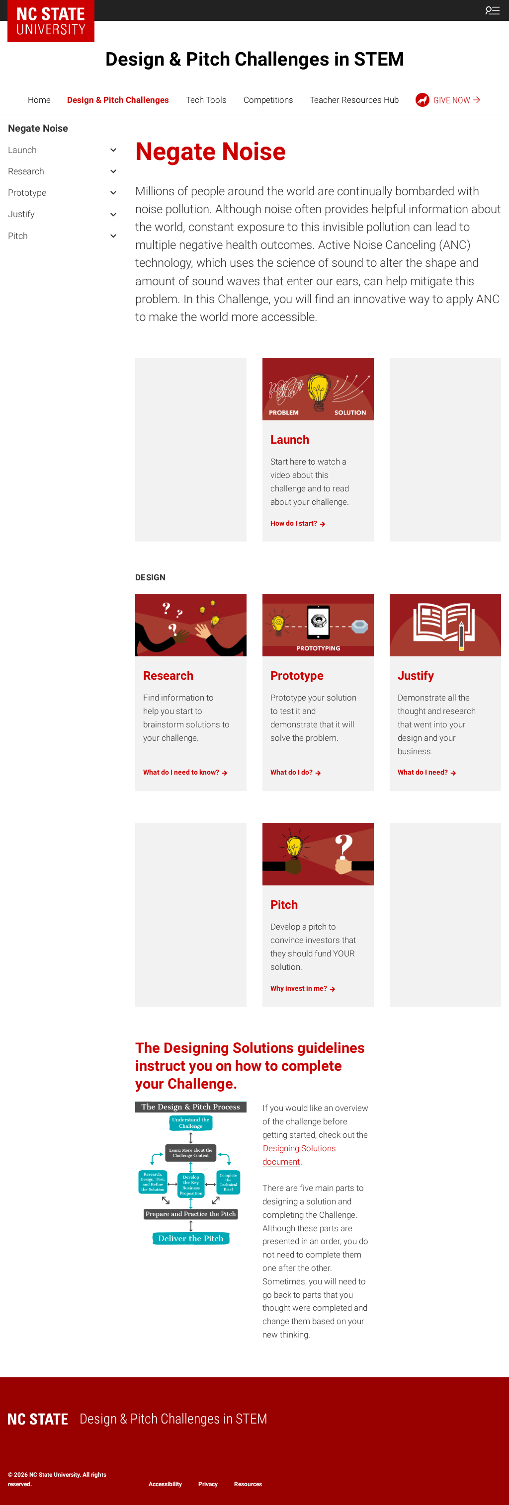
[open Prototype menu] (113, 192)
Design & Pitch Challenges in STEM (254, 59)
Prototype (27, 192)
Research (26, 171)
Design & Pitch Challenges (118, 100)
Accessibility (165, 1484)
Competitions (268, 100)
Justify (21, 214)
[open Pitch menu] (113, 235)
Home (39, 100)
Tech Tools (206, 100)
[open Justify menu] (113, 214)
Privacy (208, 1484)
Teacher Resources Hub (354, 100)
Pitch (18, 236)
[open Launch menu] (113, 150)
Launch (22, 150)
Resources (248, 1484)
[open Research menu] (113, 171)
